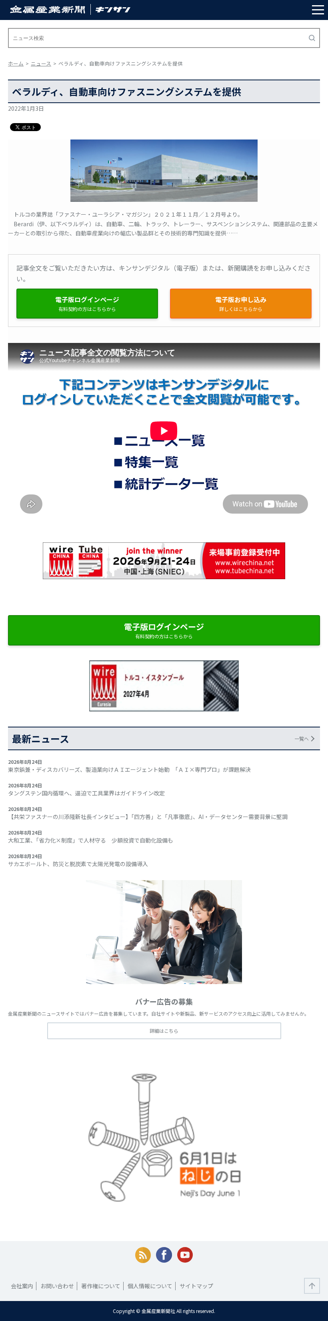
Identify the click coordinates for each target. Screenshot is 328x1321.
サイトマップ (196, 1286)
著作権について (100, 1286)
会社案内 (22, 1286)
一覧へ (301, 738)
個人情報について (150, 1286)
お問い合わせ (57, 1286)
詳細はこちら (164, 1030)
